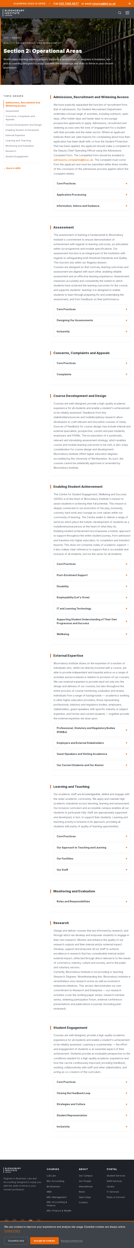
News (82, 1191)
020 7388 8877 (69, 3)
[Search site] (120, 13)
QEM (5, 37)
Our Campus (86, 1175)
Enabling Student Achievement (22, 130)
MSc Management (56, 1197)
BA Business (53, 1186)
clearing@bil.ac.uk (104, 3)
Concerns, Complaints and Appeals (20, 118)
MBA (49, 1191)
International (85, 1186)
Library (110, 1186)
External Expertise (15, 135)
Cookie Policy (12, 1230)
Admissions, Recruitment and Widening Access (23, 104)
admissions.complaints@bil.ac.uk (73, 159)
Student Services (116, 1175)
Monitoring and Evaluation (20, 145)
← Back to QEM (11, 168)
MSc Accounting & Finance (57, 1204)
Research (11, 151)
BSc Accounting (55, 1181)
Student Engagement (17, 156)
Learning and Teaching (18, 140)
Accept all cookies (44, 1240)
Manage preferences (72, 1240)
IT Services (113, 1191)
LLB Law (51, 1175)
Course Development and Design (24, 124)
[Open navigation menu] (127, 13)
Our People (85, 1181)
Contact (83, 1202)
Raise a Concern (116, 1197)
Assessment (12, 111)
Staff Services (114, 1181)
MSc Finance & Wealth (59, 1210)
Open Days (85, 1197)
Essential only (16, 1240)
